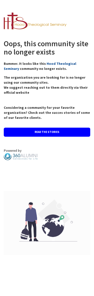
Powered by (13, 150)
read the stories (47, 132)
